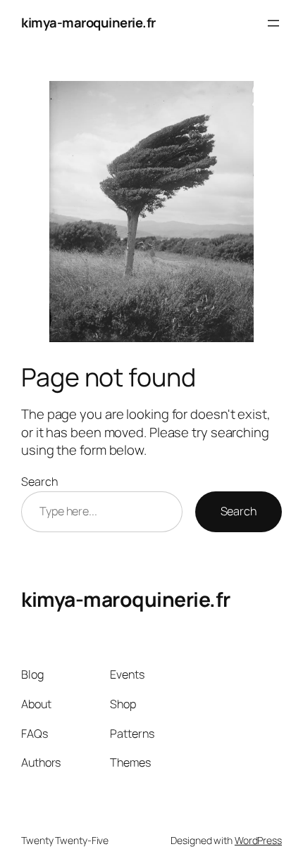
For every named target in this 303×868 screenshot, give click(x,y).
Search (39, 481)
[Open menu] (273, 23)
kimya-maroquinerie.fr (88, 22)
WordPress (258, 840)
